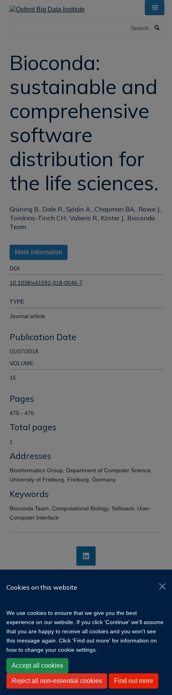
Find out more (133, 680)
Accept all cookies (37, 665)
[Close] (162, 586)
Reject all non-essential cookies (57, 680)
